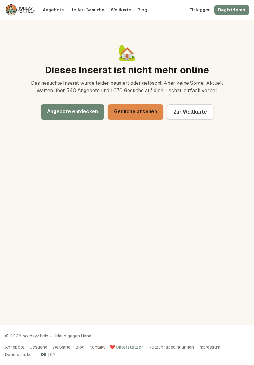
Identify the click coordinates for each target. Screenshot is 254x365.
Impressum (209, 347)
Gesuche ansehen (135, 111)
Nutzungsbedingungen (171, 347)
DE (44, 354)
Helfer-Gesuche (87, 10)
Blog (142, 10)
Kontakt (97, 347)
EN (53, 354)
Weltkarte (121, 10)
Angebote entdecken (72, 111)
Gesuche (38, 347)
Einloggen (200, 10)
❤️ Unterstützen (127, 347)
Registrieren (231, 10)
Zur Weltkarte (190, 112)
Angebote (53, 10)
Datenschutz (18, 354)
